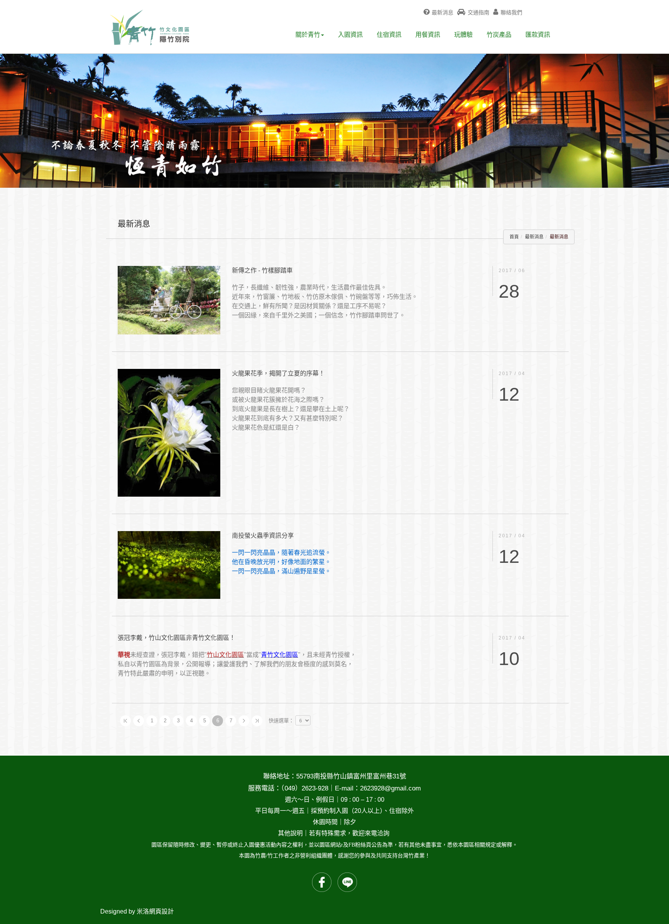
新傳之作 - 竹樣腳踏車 (262, 270)
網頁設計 (161, 911)
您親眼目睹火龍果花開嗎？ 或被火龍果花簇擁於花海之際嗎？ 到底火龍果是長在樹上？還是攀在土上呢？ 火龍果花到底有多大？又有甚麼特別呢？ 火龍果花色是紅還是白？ (291, 409)
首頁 (514, 237)
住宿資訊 (389, 34)
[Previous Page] (138, 720)
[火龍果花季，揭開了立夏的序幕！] (169, 432)
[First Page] (125, 720)
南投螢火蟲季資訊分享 (263, 535)
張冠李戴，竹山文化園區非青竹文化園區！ (176, 637)
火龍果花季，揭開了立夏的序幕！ (278, 373)
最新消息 (534, 237)
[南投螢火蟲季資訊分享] (169, 564)
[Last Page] (257, 720)
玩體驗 (463, 34)
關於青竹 (307, 34)
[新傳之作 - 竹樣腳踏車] (169, 299)
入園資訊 (350, 34)
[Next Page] (243, 720)
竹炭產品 (499, 34)
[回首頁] (149, 27)
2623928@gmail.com (390, 788)
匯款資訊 (537, 34)
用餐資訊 (427, 34)
